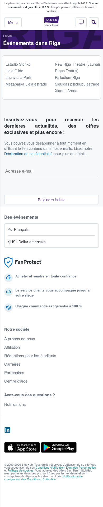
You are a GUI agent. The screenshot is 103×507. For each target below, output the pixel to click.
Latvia (7, 35)
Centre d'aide (15, 381)
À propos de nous (19, 338)
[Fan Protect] (23, 262)
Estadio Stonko (18, 64)
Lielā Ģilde (14, 70)
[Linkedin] (7, 430)
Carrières (12, 364)
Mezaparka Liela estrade (26, 84)
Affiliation (12, 347)
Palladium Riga (67, 77)
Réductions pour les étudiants (30, 355)
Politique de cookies (20, 470)
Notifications (15, 404)
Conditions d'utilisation (50, 467)
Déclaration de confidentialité (28, 153)
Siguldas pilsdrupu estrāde (77, 84)
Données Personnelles (81, 467)
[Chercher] (94, 22)
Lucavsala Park (18, 77)
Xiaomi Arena (66, 90)
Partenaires (14, 372)
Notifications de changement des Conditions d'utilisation (43, 477)
